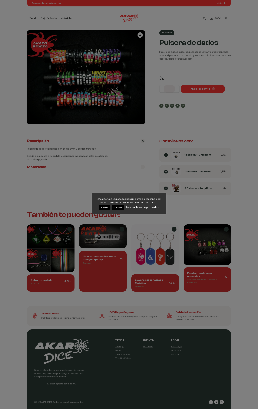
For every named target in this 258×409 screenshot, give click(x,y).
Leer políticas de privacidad (142, 207)
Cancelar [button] (117, 207)
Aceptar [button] (104, 207)
